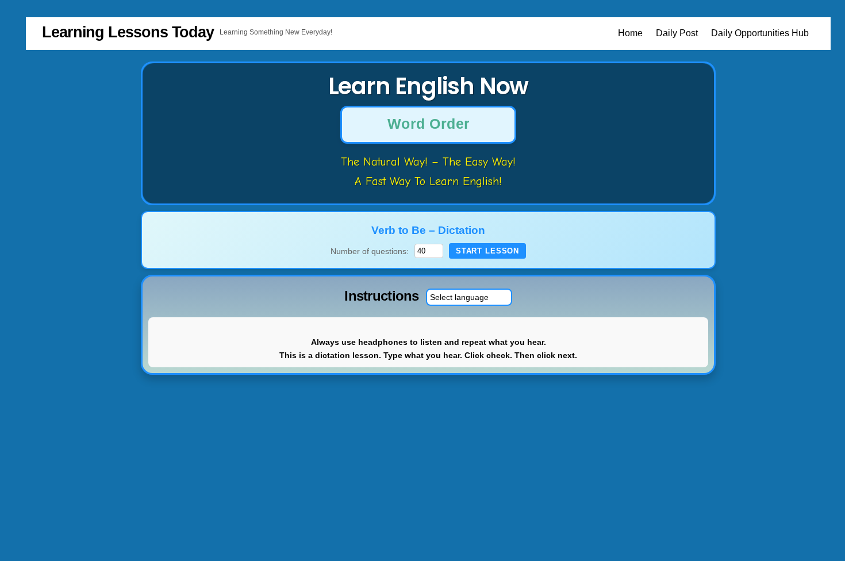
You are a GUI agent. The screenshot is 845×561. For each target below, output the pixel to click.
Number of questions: (370, 251)
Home (630, 33)
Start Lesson (487, 251)
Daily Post (677, 33)
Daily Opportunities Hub (760, 33)
